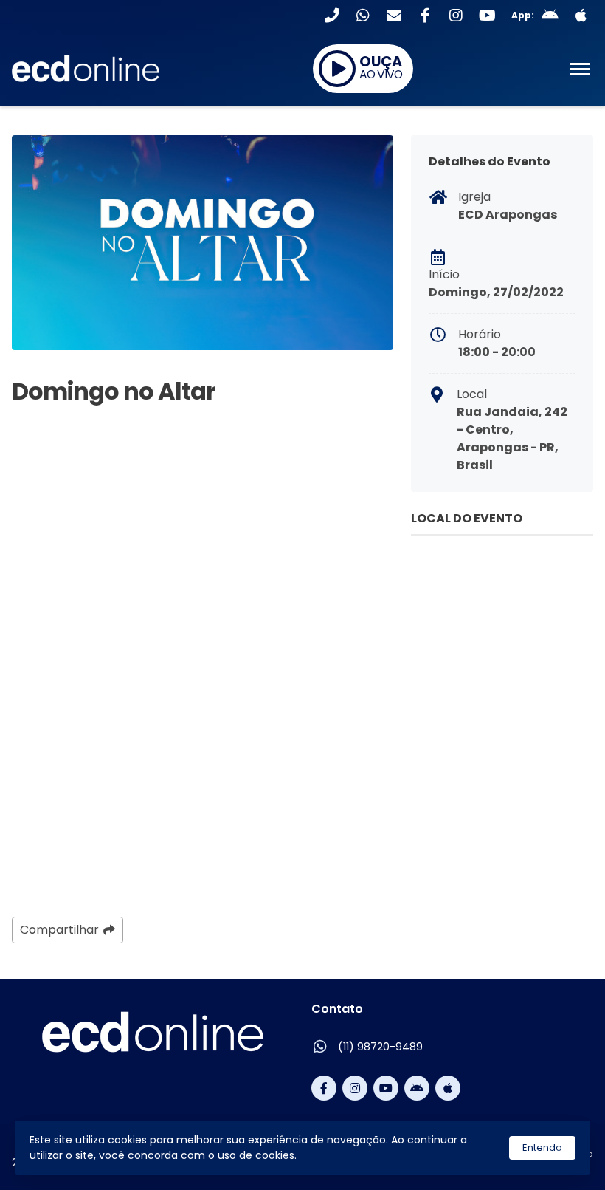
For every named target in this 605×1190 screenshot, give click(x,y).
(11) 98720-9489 (380, 1046)
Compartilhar (59, 929)
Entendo (542, 1148)
